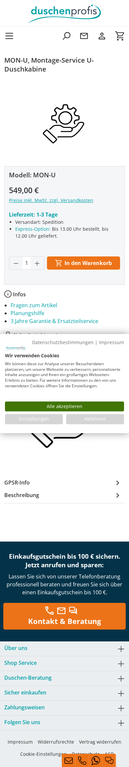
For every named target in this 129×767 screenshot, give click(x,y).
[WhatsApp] (95, 760)
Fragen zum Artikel (34, 305)
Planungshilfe (27, 313)
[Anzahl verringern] (16, 263)
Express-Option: (33, 229)
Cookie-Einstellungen (43, 754)
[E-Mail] (68, 760)
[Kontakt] (84, 36)
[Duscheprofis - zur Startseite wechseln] (64, 13)
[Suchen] (66, 36)
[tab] (62, 495)
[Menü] (11, 36)
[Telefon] (82, 760)
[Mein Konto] (102, 36)
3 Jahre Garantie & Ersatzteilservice (54, 321)
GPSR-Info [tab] (17, 482)
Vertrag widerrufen (100, 742)
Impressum (20, 742)
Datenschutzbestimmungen (63, 342)
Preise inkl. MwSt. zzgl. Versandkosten (51, 200)
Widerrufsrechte (56, 742)
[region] (64, 121)
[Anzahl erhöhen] (37, 263)
